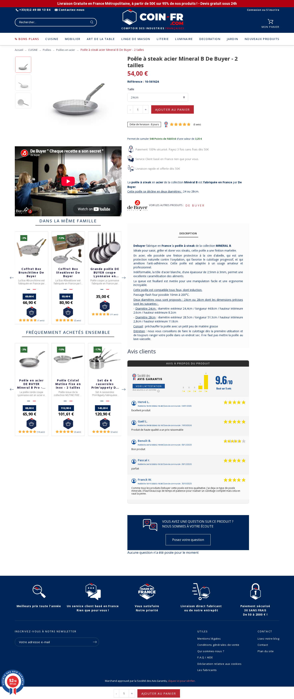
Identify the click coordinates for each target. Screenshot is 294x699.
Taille (130, 89)
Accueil (19, 50)
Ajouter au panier (172, 109)
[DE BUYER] (137, 205)
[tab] (188, 233)
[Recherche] (91, 22)
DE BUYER (195, 205)
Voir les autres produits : (166, 205)
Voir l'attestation (149, 386)
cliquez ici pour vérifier (181, 681)
